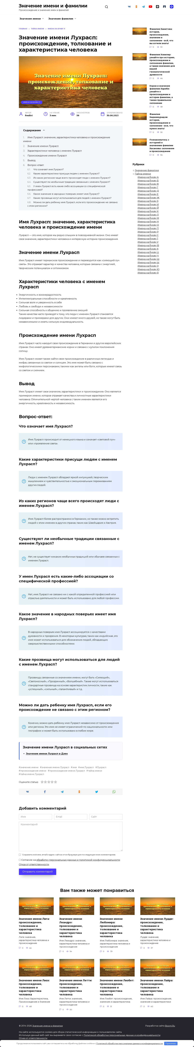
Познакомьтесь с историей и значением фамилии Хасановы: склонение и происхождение (162, 146)
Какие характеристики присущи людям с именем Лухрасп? (66, 173)
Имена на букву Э (148, 266)
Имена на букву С (148, 235)
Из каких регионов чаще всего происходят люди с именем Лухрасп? (71, 178)
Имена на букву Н (148, 221)
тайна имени (95, 770)
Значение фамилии (60, 18)
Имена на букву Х (148, 249)
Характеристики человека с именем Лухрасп (55, 150)
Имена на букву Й (148, 208)
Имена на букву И (148, 204)
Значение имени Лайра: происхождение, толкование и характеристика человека (156, 987)
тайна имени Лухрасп (32, 774)
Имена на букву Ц (148, 252)
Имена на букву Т (148, 238)
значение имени (29, 767)
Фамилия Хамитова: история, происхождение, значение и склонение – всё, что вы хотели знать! (161, 36)
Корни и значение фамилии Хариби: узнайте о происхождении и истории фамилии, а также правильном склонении (161, 94)
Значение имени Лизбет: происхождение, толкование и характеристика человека (117, 987)
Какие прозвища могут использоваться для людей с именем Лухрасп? (72, 198)
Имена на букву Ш (148, 259)
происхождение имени (33, 770)
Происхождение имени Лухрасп (47, 155)
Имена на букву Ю (148, 269)
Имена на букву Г (148, 187)
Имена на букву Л (31, 102)
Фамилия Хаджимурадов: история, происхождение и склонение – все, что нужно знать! (161, 121)
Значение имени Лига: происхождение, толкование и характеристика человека (34, 925)
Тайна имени (143, 173)
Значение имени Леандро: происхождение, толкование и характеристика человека (71, 927)
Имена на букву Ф (148, 245)
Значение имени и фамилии (53, 6)
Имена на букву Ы (148, 262)
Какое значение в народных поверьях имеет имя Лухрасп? (66, 194)
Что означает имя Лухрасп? (48, 169)
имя (75, 767)
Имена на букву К (148, 211)
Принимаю (171, 1043)
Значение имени (30, 18)
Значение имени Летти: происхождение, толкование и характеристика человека (75, 987)
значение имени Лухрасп (55, 767)
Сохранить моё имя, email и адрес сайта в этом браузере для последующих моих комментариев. (69, 855)
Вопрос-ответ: (36, 165)
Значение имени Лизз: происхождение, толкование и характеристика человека (34, 987)
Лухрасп (101, 767)
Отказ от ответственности (34, 864)
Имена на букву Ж (148, 197)
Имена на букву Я (148, 272)
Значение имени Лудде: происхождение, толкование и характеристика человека (156, 925)
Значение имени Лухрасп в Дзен (47, 753)
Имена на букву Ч (148, 255)
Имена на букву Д (148, 191)
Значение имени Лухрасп (43, 146)
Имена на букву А (148, 177)
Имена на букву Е (148, 194)
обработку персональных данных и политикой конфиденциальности (78, 860)
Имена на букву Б (148, 180)
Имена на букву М (148, 218)
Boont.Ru (170, 1026)
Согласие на (70, 860)
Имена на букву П (148, 228)
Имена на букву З (148, 201)
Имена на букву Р (148, 231)
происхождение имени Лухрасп (67, 770)
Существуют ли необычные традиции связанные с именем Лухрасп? (71, 182)
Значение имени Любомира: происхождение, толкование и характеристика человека (111, 927)
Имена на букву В (148, 184)
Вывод (32, 160)
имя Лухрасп (87, 767)
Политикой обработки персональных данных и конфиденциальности (122, 1035)
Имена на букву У (148, 242)
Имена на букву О (148, 225)
